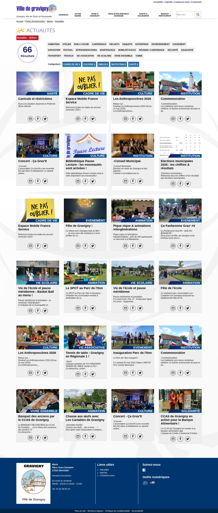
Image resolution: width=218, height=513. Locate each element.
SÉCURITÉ (173, 50)
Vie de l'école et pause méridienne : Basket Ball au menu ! (36, 291)
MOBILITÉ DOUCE (127, 50)
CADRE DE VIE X (72, 64)
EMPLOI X (103, 64)
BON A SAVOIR (81, 44)
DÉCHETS (114, 44)
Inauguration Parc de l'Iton (132, 352)
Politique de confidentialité (117, 511)
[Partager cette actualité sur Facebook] (38, 119)
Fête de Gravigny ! (79, 225)
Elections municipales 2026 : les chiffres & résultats (177, 164)
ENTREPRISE (142, 44)
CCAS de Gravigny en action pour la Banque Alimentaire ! (177, 420)
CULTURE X (89, 64)
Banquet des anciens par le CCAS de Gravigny (36, 418)
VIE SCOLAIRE (104, 56)
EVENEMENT (179, 44)
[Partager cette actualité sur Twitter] (45, 119)
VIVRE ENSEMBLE (123, 56)
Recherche (33, 2)
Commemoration (173, 98)
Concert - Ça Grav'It (32, 161)
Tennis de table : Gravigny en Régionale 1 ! (85, 354)
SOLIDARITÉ (187, 50)
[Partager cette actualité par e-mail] (30, 119)
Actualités (158, 2)
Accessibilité (137, 511)
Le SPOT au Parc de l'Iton (84, 288)
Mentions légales (95, 511)
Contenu (24, 2)
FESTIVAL (68, 50)
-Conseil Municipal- (127, 161)
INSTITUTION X (118, 64)
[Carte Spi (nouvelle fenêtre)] (152, 484)
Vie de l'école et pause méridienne (129, 289)
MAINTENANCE (107, 50)
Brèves (33, 38)
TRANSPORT (54, 56)
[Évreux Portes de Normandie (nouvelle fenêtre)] (145, 484)
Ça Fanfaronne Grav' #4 (178, 225)
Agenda (169, 2)
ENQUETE (127, 44)
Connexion (196, 2)
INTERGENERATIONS (86, 50)
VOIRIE (139, 56)
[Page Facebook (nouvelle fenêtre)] (144, 471)
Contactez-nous (182, 2)
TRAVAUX (69, 56)
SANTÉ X (133, 64)
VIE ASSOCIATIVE (85, 56)
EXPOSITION (54, 50)
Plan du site (80, 511)
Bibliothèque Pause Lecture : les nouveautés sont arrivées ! (84, 164)
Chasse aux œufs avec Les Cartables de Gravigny (85, 418)
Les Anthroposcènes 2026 (132, 98)
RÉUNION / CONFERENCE (152, 50)
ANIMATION (53, 44)
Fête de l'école (171, 288)
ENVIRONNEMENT (161, 44)
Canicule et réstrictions (35, 98)
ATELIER (67, 44)
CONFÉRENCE (99, 44)
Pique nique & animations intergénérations (132, 227)
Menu (18, 2)
